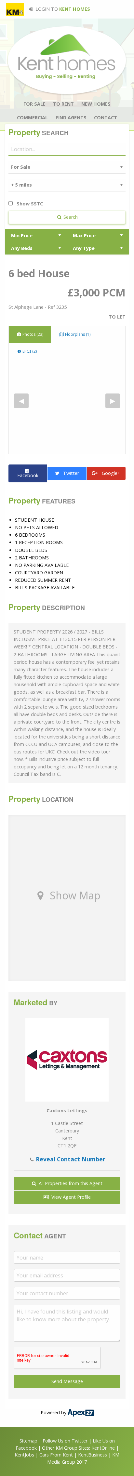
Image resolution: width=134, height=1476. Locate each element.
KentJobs (24, 1455)
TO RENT (63, 104)
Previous (21, 400)
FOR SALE (34, 104)
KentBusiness (92, 1455)
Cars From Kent (56, 1455)
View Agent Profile (70, 1197)
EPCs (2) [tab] (29, 351)
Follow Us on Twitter (65, 1441)
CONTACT (105, 117)
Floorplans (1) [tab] (77, 334)
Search (70, 217)
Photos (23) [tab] (32, 334)
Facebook (27, 473)
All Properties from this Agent (69, 1183)
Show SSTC (29, 204)
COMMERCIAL (32, 117)
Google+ (109, 473)
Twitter (69, 473)
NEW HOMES (96, 104)
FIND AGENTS (71, 117)
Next (112, 400)
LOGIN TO (62, 9)
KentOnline (103, 1448)
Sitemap (28, 1441)
